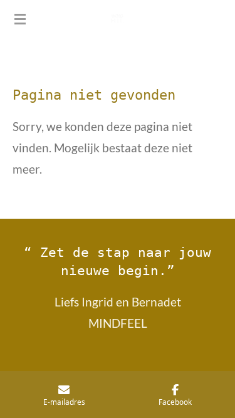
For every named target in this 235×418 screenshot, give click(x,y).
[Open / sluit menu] (20, 18)
